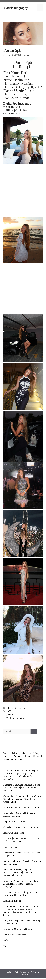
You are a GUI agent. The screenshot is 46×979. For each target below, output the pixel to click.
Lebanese (16, 861)
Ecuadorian (8, 813)
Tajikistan (19, 920)
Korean (27, 852)
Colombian (8, 799)
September (27, 756)
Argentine (27, 773)
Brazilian (25, 787)
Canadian (19, 796)
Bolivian (7, 787)
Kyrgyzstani (8, 855)
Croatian (19, 799)
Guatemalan (35, 827)
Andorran (8, 773)
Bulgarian (8, 790)
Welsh (6, 940)
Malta (30, 869)
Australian (19, 776)
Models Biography (15, 8)
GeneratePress (23, 974)
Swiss (36, 912)
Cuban (6, 802)
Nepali (17, 881)
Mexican (18, 872)
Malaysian (21, 869)
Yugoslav (7, 946)
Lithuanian (36, 861)
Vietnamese (20, 934)
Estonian (16, 816)
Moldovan (27, 872)
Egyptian (19, 813)
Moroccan (8, 875)
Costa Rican (29, 799)
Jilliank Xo (11, 714)
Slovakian (30, 906)
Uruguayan (19, 929)
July (8, 708)
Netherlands (27, 881)
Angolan (18, 773)
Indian (16, 838)
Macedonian (9, 869)
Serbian (20, 906)
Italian (19, 841)
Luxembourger (10, 864)
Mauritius (8, 872)
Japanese (17, 847)
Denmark (15, 807)
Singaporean (18, 912)
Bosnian (16, 787)
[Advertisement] (23, 190)
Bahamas (7, 785)
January (7, 753)
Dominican (26, 807)
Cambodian (8, 796)
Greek (25, 827)
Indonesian (25, 838)
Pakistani (7, 892)
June (5, 756)
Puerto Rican (21, 895)
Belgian (36, 785)
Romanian (8, 901)
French (23, 821)
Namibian (8, 881)
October (37, 756)
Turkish (35, 920)
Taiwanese (8, 920)
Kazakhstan (8, 852)
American (7, 770)
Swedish (29, 912)
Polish (35, 892)
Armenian (8, 776)
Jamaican (7, 847)
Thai (27, 920)
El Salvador (30, 813)
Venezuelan (8, 934)
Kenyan (19, 852)
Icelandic (7, 838)
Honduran (8, 833)
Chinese (38, 796)
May (37, 753)
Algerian (36, 770)
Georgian (7, 827)
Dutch (36, 807)
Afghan (17, 770)
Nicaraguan (17, 884)
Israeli (12, 841)
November (8, 759)
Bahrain (17, 785)
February (16, 753)
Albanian (26, 770)
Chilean (29, 796)
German (17, 827)
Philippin (27, 892)
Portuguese (8, 895)
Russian (21, 708)
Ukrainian (8, 929)
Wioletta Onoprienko (16, 718)
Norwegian (8, 886)
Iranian (35, 838)
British (34, 787)
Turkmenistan (10, 923)
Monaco (18, 875)
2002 (8, 711)
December (19, 759)
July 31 (14, 708)
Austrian (29, 776)
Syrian (6, 915)
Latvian (7, 861)
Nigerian (29, 884)
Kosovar (36, 852)
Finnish (15, 821)
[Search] (34, 731)
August (17, 756)
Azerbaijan (8, 779)
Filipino (6, 821)
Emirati (6, 816)
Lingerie (26, 861)
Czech (13, 802)
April (31, 753)
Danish (6, 807)
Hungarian (19, 833)
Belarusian (27, 785)
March (25, 753)
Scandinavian (9, 906)
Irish (5, 841)
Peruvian (17, 892)
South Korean (18, 909)
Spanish (29, 909)
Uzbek (29, 929)
